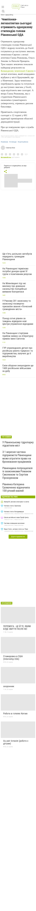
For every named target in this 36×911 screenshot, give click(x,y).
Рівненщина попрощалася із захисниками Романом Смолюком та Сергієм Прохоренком (17, 473)
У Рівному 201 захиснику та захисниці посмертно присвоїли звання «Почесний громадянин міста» (17, 305)
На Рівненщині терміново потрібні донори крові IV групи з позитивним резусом (17, 271)
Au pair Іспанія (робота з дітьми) (15, 742)
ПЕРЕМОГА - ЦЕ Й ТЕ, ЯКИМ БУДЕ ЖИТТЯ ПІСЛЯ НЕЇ (17, 627)
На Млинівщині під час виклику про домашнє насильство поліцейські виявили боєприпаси (14, 287)
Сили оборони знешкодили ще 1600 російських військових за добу (17, 368)
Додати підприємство (18, 537)
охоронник (8, 686)
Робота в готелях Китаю (15, 713)
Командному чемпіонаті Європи (17, 71)
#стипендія (12, 142)
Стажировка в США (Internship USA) (13, 658)
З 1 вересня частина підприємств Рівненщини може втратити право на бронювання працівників (16, 456)
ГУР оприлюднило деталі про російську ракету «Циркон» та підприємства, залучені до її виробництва (17, 352)
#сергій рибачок (23, 142)
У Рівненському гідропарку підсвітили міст (18, 444)
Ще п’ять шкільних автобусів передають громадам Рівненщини (17, 256)
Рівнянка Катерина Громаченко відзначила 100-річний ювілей (16, 487)
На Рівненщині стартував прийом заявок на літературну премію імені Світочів (17, 336)
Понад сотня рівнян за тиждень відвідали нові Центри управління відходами (17, 321)
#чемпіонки (4, 142)
